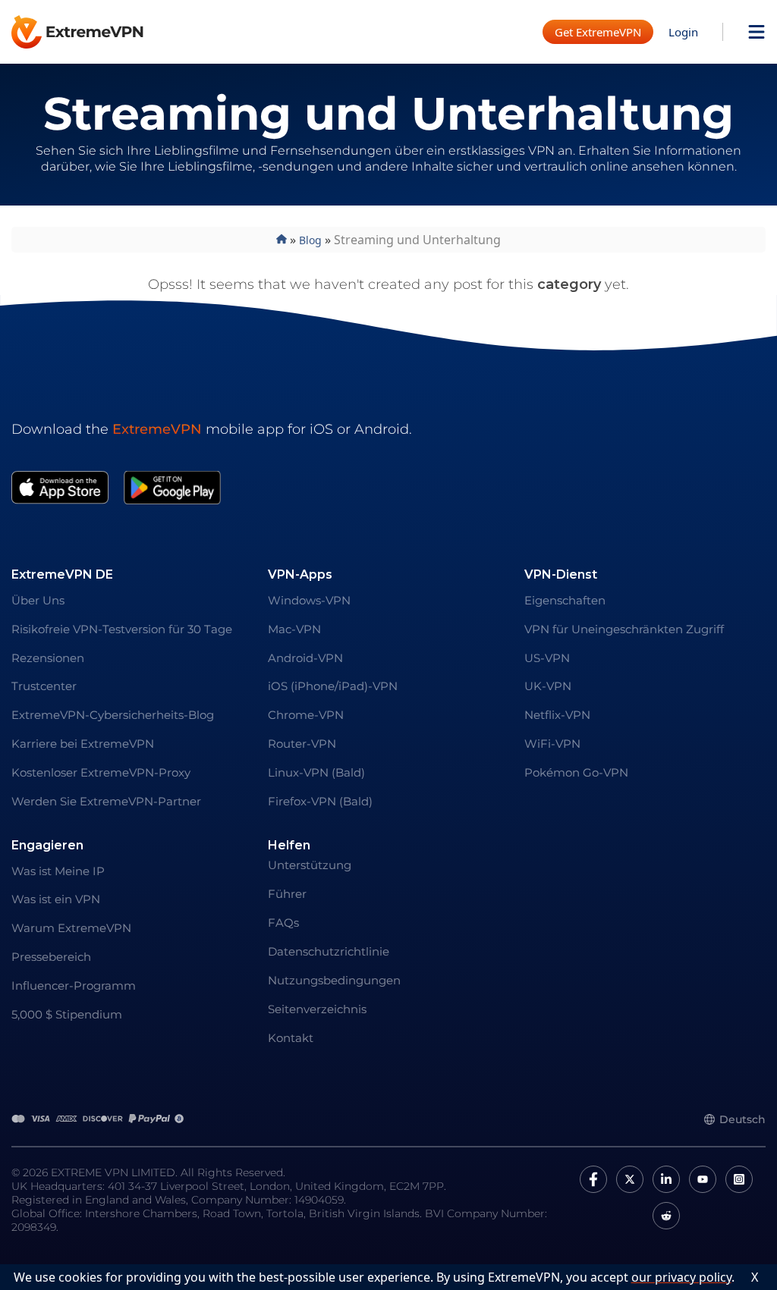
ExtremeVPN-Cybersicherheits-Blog (112, 715)
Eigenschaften (565, 600)
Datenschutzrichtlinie (328, 951)
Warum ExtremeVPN (71, 928)
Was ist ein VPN (55, 899)
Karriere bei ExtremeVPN (82, 743)
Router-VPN (302, 743)
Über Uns (37, 600)
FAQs (283, 922)
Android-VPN (305, 658)
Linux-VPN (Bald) (316, 772)
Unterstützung (309, 865)
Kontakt (290, 1038)
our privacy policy (681, 1277)
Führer (287, 894)
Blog (310, 240)
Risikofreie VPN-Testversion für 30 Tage (121, 629)
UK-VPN (547, 686)
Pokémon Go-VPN (576, 772)
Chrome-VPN (306, 715)
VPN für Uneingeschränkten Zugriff (624, 629)
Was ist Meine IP (58, 871)
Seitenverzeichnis (317, 1009)
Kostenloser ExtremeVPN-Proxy (100, 772)
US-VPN (547, 658)
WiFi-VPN (552, 743)
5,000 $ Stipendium (66, 1014)
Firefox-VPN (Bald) (320, 801)
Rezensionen (47, 658)
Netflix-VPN (557, 715)
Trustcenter (44, 686)
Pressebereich (51, 956)
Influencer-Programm (73, 985)
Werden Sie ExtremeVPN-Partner (106, 801)
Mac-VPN (294, 629)
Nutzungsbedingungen (334, 980)
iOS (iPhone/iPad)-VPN (333, 686)
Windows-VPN (309, 600)
